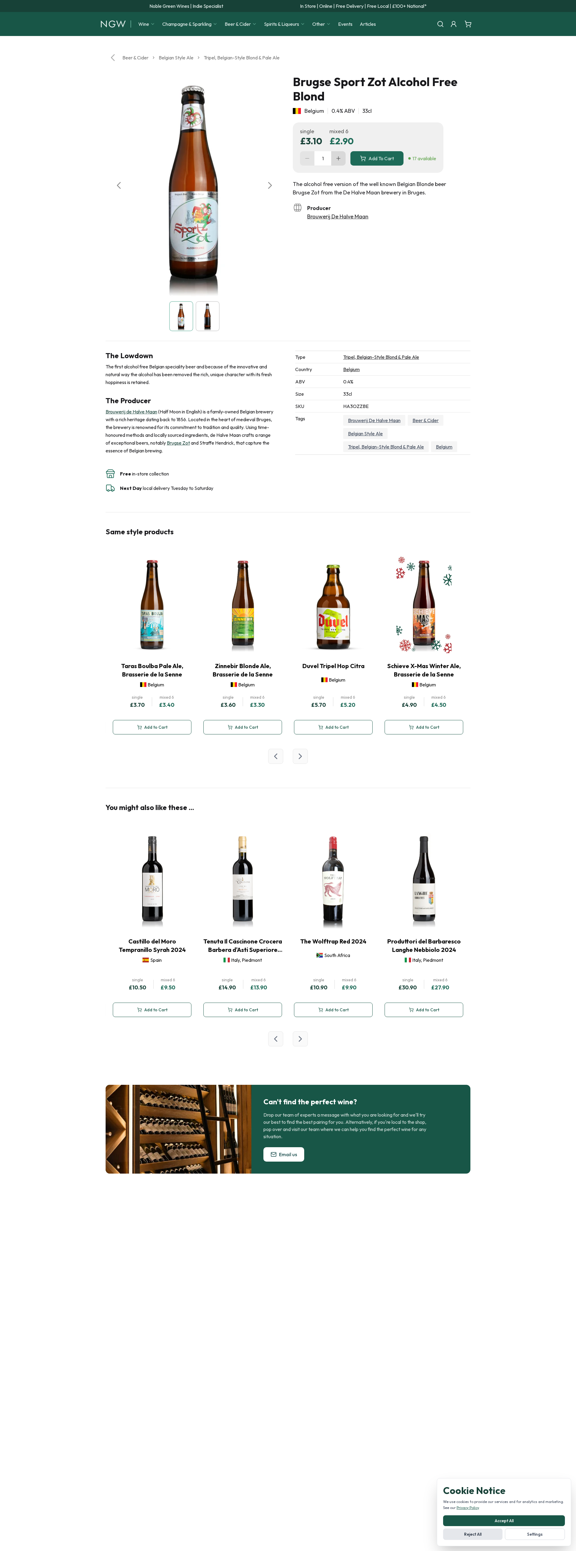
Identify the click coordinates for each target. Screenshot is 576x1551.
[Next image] (270, 185)
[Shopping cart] (468, 24)
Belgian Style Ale (176, 58)
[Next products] (300, 756)
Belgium (351, 369)
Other (318, 24)
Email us (288, 1154)
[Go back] (113, 57)
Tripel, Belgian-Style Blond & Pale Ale (242, 58)
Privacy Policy (468, 1507)
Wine (143, 24)
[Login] (453, 24)
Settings (535, 1534)
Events (345, 24)
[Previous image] (118, 185)
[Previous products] (275, 756)
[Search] (440, 24)
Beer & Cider (238, 24)
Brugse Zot (178, 443)
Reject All (473, 1534)
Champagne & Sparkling (187, 24)
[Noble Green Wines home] (113, 24)
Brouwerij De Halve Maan (337, 216)
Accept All (504, 1520)
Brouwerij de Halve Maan (131, 412)
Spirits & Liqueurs (281, 24)
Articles (368, 24)
